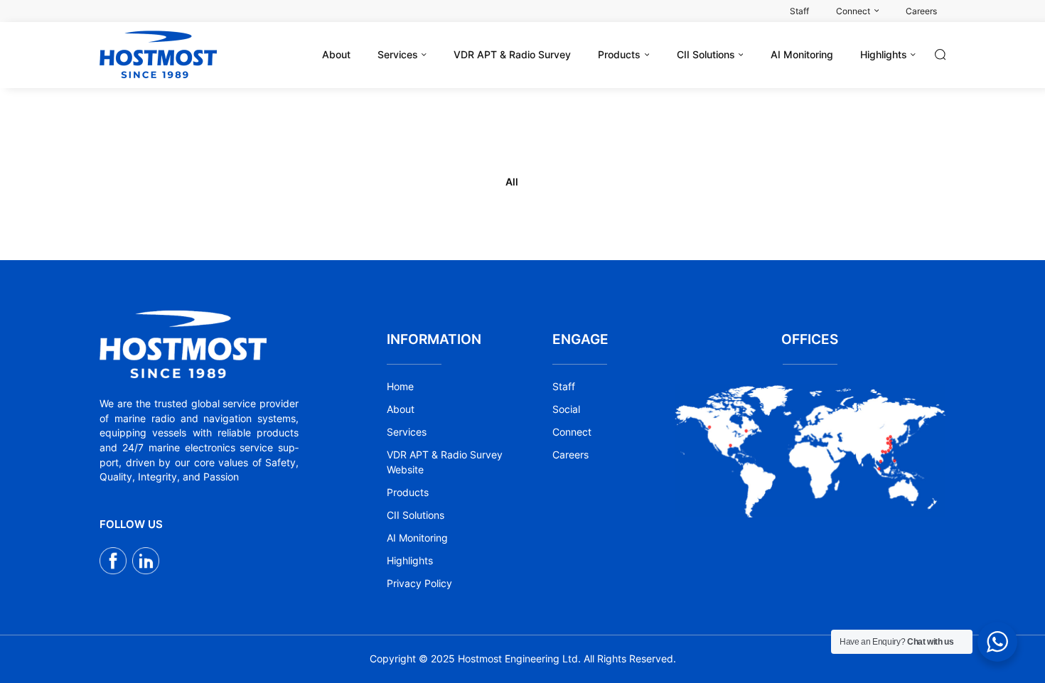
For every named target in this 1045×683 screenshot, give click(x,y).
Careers (570, 455)
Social (566, 409)
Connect (571, 432)
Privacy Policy (419, 583)
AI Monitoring (417, 538)
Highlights (410, 560)
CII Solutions (415, 515)
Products (408, 492)
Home (400, 386)
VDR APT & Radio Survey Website (445, 462)
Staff (563, 386)
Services (407, 432)
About (400, 409)
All (511, 182)
